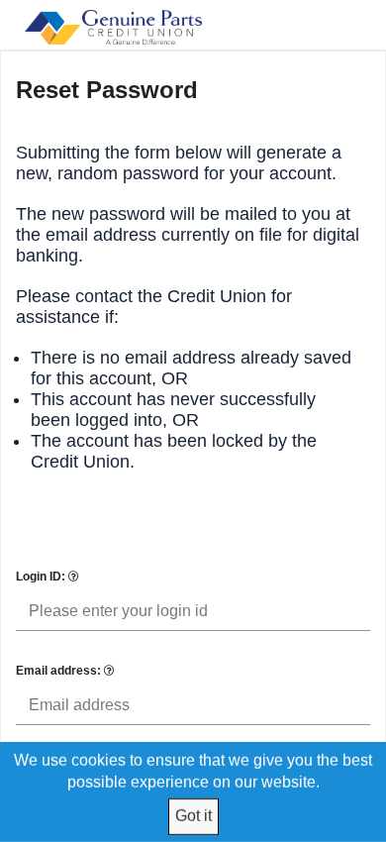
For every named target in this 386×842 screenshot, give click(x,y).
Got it (193, 815)
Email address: (60, 671)
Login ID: (42, 576)
